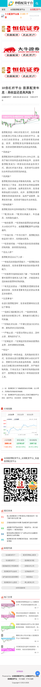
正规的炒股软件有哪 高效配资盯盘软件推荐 (22, 522)
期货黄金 (29, 577)
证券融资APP (29, 571)
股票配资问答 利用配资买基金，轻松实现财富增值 (22, 540)
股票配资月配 (29, 560)
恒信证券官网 (34, 16)
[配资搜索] (37, 3)
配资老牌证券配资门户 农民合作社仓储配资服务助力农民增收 (22, 534)
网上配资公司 (29, 582)
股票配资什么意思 (10, 582)
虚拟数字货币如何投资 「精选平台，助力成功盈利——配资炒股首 (22, 528)
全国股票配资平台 (17, 9)
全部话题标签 (20, 588)
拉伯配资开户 (10, 555)
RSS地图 (22, 679)
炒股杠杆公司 (29, 566)
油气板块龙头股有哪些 (10, 577)
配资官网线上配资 (29, 555)
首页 (3, 9)
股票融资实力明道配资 (10, 566)
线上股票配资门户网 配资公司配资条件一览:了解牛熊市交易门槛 (22, 517)
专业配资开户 (10, 560)
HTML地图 (29, 679)
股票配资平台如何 (10, 571)
